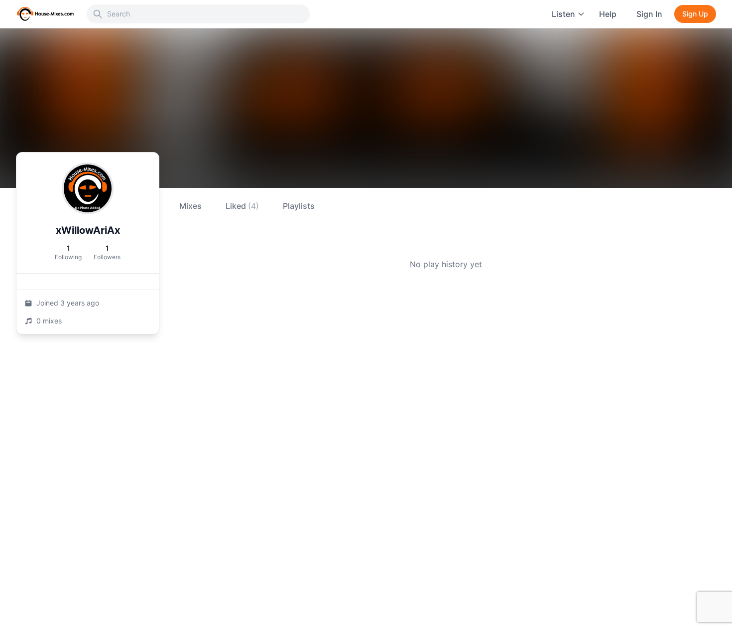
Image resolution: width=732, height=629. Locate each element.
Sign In (649, 14)
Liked (242, 206)
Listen (563, 14)
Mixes (190, 206)
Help (607, 14)
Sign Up (695, 13)
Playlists (299, 206)
